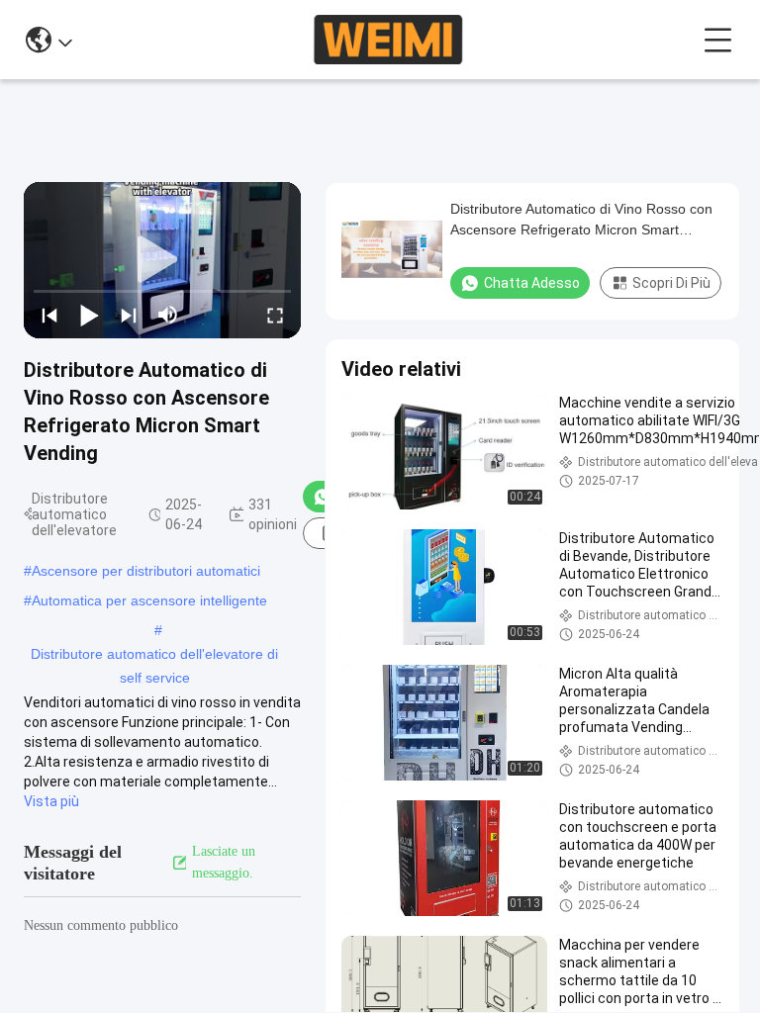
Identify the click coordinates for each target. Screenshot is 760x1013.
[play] (162, 260)
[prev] (49, 314)
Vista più (51, 801)
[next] (128, 314)
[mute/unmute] (168, 314)
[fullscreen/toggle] (275, 314)
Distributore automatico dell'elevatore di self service (154, 656)
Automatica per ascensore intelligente (149, 600)
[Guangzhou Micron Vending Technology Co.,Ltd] (387, 39)
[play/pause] (89, 314)
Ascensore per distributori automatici (146, 571)
